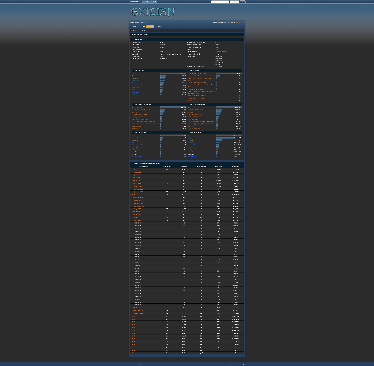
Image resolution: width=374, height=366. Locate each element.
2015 (133, 342)
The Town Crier (240, 22)
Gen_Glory (135, 94)
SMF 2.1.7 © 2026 (133, 364)
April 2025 (137, 220)
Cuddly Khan (135, 80)
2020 (133, 327)
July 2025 (137, 212)
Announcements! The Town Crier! (197, 96)
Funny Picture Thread (193, 128)
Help (229, 364)
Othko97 (134, 90)
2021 (133, 325)
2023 (133, 319)
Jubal (133, 73)
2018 (133, 333)
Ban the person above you (140, 119)
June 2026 (137, 178)
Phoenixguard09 (137, 92)
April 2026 (137, 183)
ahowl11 (134, 152)
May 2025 (137, 217)
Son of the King (136, 83)
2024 (133, 316)
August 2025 (138, 209)
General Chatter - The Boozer (196, 76)
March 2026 (138, 186)
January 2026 (138, 192)
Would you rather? (137, 117)
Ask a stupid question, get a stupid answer (144, 121)
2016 (133, 339)
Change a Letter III (137, 126)
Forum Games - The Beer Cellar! (197, 73)
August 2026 (138, 172)
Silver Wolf (135, 87)
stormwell (135, 138)
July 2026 (137, 175)
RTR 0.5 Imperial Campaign (195, 89)
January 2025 (138, 313)
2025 (133, 195)
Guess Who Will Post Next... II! (141, 110)
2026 (133, 169)
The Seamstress (137, 85)
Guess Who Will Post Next (139, 114)
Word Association (137, 107)
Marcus (134, 142)
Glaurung (135, 78)
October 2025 (138, 203)
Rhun (189, 100)
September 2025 (139, 206)
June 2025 (137, 214)
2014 (133, 344)
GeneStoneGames (220, 52)
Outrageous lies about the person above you (145, 124)
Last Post (134, 112)
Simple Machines (142, 364)
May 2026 (137, 180)
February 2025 (138, 310)
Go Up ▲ (243, 364)
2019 (133, 330)
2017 (133, 336)
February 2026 (138, 189)
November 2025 (139, 200)
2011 (133, 353)
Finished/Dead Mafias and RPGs (196, 82)
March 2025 (138, 308)
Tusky (133, 76)
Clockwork (135, 154)
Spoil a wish (135, 128)
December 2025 (139, 197)
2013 (133, 347)
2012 (133, 350)
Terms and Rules (235, 364)
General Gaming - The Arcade (196, 98)
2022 (133, 322)
